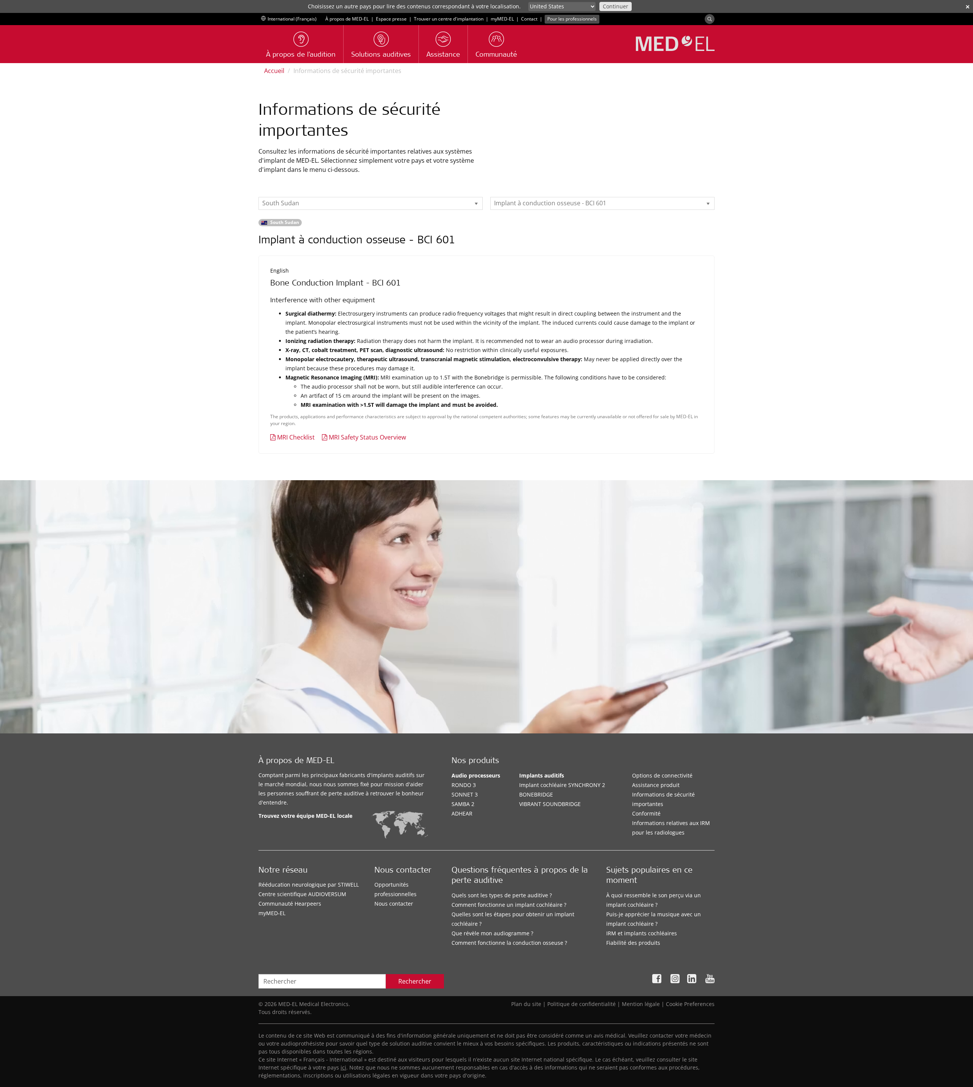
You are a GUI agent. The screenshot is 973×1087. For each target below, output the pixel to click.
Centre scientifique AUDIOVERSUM (302, 894)
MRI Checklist (296, 437)
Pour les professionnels (572, 19)
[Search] (710, 19)
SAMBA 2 (463, 804)
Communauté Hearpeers (289, 903)
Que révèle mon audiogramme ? (492, 933)
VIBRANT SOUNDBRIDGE (550, 804)
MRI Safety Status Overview (367, 437)
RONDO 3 (464, 785)
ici (343, 1067)
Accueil (274, 71)
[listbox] (370, 203)
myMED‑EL (502, 19)
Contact (529, 19)
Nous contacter (393, 903)
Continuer (615, 6)
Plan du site (526, 1004)
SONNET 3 (465, 794)
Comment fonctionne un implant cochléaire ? (509, 904)
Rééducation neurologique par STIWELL (308, 884)
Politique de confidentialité (581, 1004)
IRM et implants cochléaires (641, 933)
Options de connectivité (662, 775)
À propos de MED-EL (347, 19)
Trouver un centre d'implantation (448, 19)
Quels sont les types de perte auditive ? (502, 895)
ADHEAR (462, 813)
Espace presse (391, 19)
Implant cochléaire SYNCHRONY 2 (562, 785)
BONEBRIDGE (536, 794)
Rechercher (414, 981)
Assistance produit (656, 785)
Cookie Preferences (690, 1004)
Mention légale (641, 1004)
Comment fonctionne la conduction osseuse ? (509, 942)
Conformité (646, 813)
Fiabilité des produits (633, 942)
